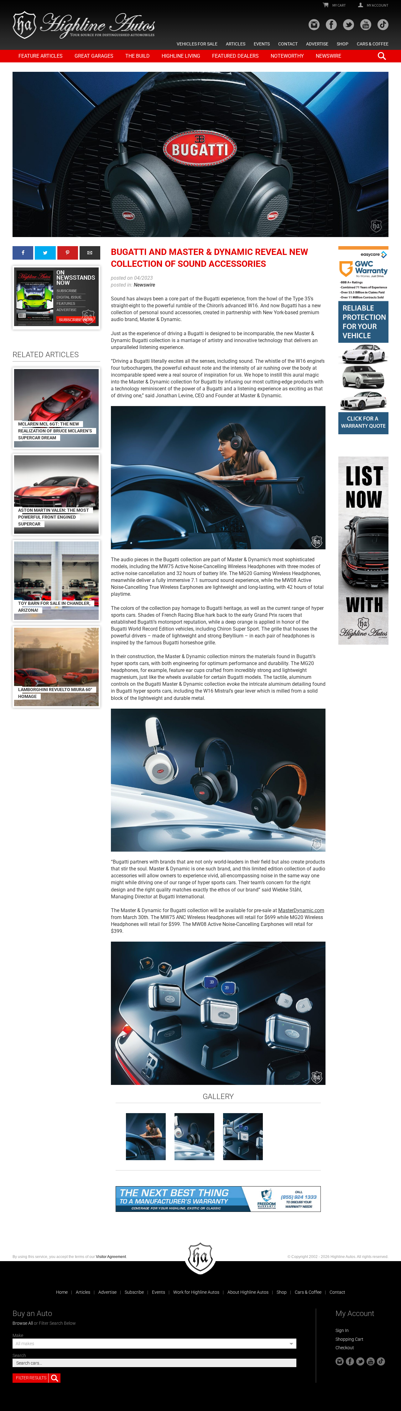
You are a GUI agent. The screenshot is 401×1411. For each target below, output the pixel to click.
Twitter (45, 253)
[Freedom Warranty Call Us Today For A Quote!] (218, 1199)
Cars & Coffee (372, 43)
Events (262, 43)
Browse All (23, 1323)
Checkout (345, 1347)
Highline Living (181, 56)
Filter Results (31, 1377)
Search (19, 1355)
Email (90, 253)
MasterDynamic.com (301, 910)
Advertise (317, 43)
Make (18, 1335)
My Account (377, 5)
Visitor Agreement (111, 1257)
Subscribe (134, 1292)
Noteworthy (287, 56)
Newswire (328, 56)
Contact (288, 43)
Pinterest (67, 253)
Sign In (342, 1330)
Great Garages (94, 56)
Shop (342, 43)
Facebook (23, 253)
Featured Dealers (235, 56)
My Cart (339, 5)
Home (62, 1292)
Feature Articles (40, 56)
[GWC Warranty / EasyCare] (363, 340)
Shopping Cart (349, 1339)
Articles (235, 43)
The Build (137, 56)
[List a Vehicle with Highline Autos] (363, 551)
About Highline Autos (247, 1292)
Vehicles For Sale (197, 43)
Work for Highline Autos (196, 1292)
